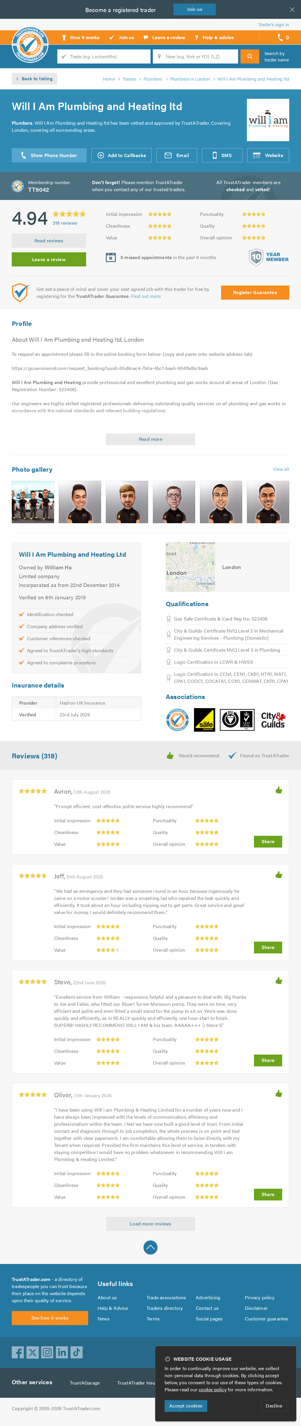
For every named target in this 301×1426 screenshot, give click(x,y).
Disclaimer (256, 1308)
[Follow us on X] (32, 1352)
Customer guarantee (266, 1318)
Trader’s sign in (273, 24)
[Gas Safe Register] (204, 720)
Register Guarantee (255, 292)
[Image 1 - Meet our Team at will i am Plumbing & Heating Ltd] (33, 502)
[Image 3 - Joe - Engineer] (127, 502)
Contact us (207, 1308)
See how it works (49, 1317)
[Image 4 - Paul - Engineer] (174, 502)
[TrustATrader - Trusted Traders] (30, 35)
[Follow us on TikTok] (77, 1352)
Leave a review (49, 259)
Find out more (146, 296)
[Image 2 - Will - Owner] (80, 502)
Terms (153, 1318)
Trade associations (166, 1297)
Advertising (208, 1297)
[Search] (249, 56)
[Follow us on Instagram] (47, 1352)
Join (194, 9)
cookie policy (213, 1389)
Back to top (150, 1247)
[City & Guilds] (273, 720)
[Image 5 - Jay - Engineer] (221, 502)
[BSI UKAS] (237, 719)
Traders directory (165, 1308)
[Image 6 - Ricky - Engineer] (268, 502)
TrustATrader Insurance (142, 1382)
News (104, 1318)
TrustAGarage (85, 1382)
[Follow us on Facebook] (18, 1352)
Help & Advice (113, 1308)
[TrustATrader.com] (177, 720)
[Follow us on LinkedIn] (62, 1352)
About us (107, 1297)
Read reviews (48, 240)
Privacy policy (260, 1297)
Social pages (209, 1318)
